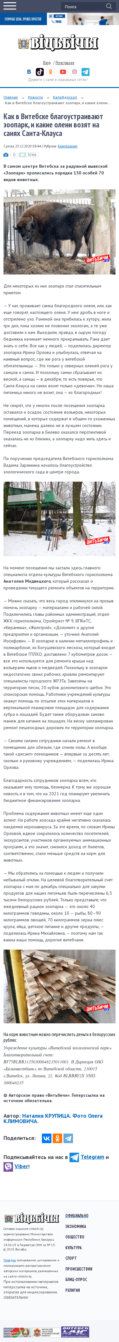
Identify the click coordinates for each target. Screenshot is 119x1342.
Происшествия (78, 1268)
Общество (74, 1236)
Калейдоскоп (65, 97)
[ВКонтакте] (46, 1138)
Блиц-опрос (76, 1279)
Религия (72, 1290)
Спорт (71, 1258)
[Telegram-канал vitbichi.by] (85, 74)
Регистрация (65, 62)
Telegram (92, 1156)
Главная (10, 97)
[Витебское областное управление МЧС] (75, 1336)
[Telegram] (68, 1138)
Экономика (75, 1226)
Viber (21, 1166)
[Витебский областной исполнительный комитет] (46, 1336)
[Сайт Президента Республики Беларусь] (17, 1336)
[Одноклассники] (57, 1138)
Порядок (9, 1260)
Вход (47, 62)
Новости (35, 97)
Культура (73, 1247)
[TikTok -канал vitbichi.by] (40, 74)
